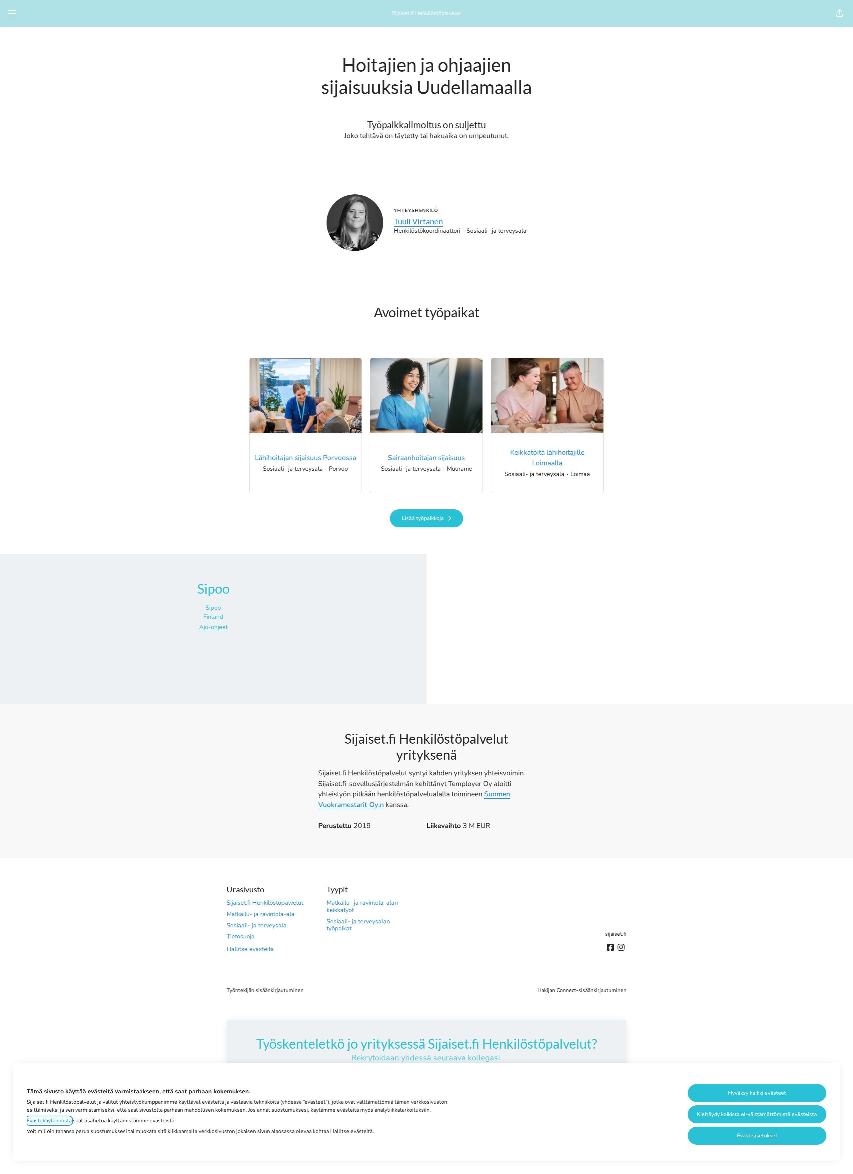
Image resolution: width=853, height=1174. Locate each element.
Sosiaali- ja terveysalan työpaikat (358, 925)
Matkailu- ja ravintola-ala (261, 914)
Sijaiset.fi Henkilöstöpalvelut (426, 13)
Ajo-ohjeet (213, 627)
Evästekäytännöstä (49, 1120)
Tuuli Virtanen (418, 221)
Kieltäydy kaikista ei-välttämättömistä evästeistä (757, 1114)
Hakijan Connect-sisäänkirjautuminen (581, 990)
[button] (839, 13)
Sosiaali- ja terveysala (257, 925)
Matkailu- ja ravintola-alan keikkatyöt (362, 906)
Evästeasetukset (757, 1135)
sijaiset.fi (615, 934)
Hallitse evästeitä (250, 949)
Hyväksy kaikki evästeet (757, 1093)
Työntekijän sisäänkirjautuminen (265, 990)
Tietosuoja (241, 936)
